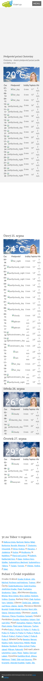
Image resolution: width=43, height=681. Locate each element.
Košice (15, 552)
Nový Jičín (33, 609)
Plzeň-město (7, 626)
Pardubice (24, 619)
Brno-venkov (25, 596)
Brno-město (14, 596)
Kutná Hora (18, 643)
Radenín (32, 556)
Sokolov (10, 603)
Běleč (33, 542)
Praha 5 (12, 636)
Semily (20, 606)
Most (19, 653)
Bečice (27, 542)
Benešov (26, 639)
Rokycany (27, 626)
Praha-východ (23, 646)
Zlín (33, 663)
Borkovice (6, 545)
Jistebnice (6, 552)
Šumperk (29, 616)
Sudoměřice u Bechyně (18, 562)
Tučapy (14, 566)
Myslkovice (26, 552)
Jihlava (34, 656)
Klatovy (29, 623)
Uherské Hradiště (17, 663)
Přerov (13, 616)
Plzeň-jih (36, 623)
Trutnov (32, 582)
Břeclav (5, 596)
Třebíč (13, 659)
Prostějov (20, 616)
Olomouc (5, 616)
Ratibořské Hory (8, 559)
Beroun (34, 639)
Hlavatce (31, 549)
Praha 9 (5, 639)
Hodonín (34, 596)
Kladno (5, 643)
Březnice (21, 545)
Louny (14, 653)
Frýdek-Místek (14, 609)
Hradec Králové (24, 579)
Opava (4, 613)
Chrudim (15, 619)
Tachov (35, 626)
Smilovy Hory (28, 559)
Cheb (31, 599)
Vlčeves (30, 566)
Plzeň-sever (17, 626)
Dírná (15, 549)
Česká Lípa (26, 603)
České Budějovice (15, 586)
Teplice (26, 653)
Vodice (37, 566)
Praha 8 (34, 636)
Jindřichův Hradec (9, 589)
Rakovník (19, 649)
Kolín (11, 643)
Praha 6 (19, 636)
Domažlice (21, 623)
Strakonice (6, 592)
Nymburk (13, 646)
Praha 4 (5, 636)
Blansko (33, 592)
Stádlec (5, 562)
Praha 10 (19, 630)
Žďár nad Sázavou (24, 659)
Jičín (33, 579)
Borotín (14, 545)
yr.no (34, 675)
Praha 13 (5, 633)
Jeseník (34, 613)
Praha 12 (35, 630)
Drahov (21, 549)
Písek (20, 589)
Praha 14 (13, 633)
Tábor (13, 592)
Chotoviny (32, 545)
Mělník (27, 643)
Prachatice (27, 589)
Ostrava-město (14, 613)
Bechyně (20, 542)
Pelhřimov (6, 659)
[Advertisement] (21, 31)
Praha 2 (29, 633)
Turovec (20, 566)
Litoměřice (6, 653)
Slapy (20, 559)
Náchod (5, 582)
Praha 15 (22, 633)
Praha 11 (27, 630)
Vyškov (5, 599)
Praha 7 (26, 636)
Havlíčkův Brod (23, 656)
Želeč (5, 569)
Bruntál (5, 609)
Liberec (14, 606)
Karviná (24, 609)
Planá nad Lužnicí (19, 556)
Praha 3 (37, 633)
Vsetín (28, 663)
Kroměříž (5, 663)
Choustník (6, 549)
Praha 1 (11, 630)
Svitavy (32, 619)
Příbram (11, 649)
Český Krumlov (30, 586)
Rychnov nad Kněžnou (18, 582)
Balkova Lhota (10, 542)
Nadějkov (6, 556)
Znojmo (11, 599)
